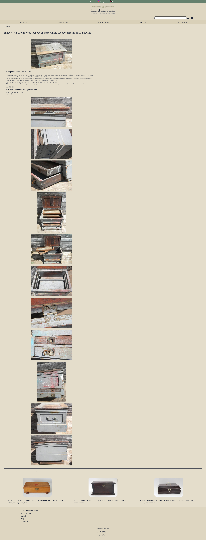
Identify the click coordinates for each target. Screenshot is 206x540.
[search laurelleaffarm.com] (189, 17)
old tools (9, 94)
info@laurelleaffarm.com (103, 535)
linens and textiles (104, 22)
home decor (23, 22)
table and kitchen (62, 22)
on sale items (26, 513)
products (7, 26)
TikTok (114, 2)
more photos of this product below (18, 72)
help (23, 518)
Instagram (103, 2)
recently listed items (29, 510)
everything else (182, 22)
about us (24, 516)
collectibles (143, 22)
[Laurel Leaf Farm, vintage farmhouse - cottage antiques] (103, 9)
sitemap (24, 521)
